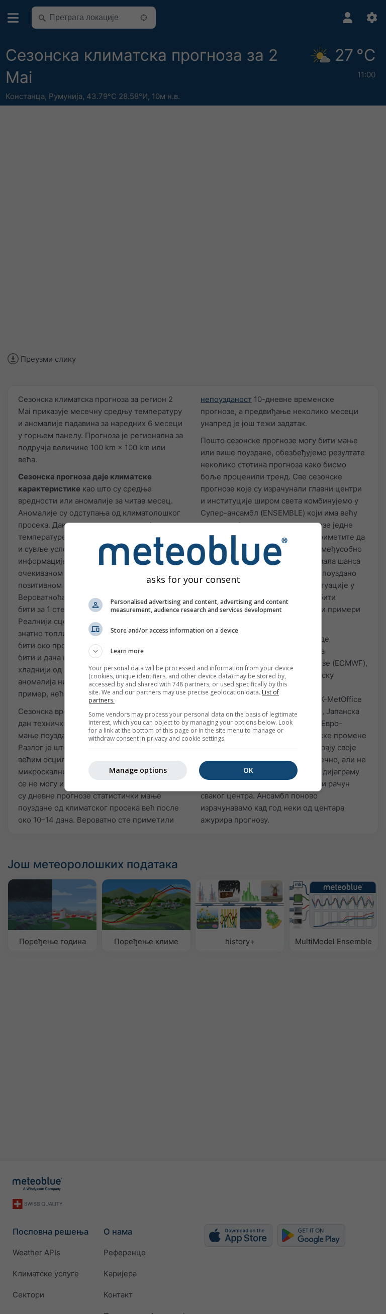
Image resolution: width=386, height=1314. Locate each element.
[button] (193, 651)
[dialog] (193, 657)
